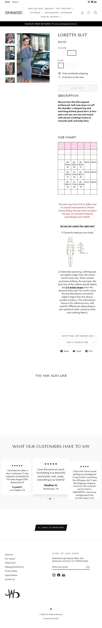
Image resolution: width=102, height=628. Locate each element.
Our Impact (10, 558)
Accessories (52, 13)
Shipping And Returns (14, 567)
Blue (72, 53)
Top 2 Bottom (64, 8)
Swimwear (66, 13)
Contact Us (10, 579)
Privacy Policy (11, 571)
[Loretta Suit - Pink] (14, 420)
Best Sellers (35, 8)
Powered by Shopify (51, 618)
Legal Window (11, 575)
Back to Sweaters (52, 527)
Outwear (35, 13)
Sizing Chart (10, 563)
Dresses (49, 8)
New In (15, 2)
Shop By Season (50, 17)
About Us (9, 554)
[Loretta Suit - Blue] (17, 420)
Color (62, 48)
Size (61, 60)
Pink (62, 53)
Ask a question (77, 342)
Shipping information (77, 336)
